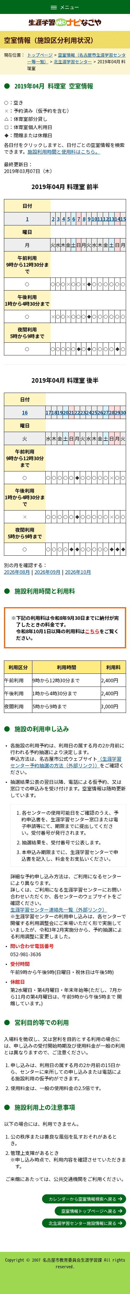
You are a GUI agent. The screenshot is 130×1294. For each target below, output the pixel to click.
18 (54, 412)
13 (111, 218)
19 (60, 412)
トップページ (40, 55)
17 (48, 412)
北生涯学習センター (73, 61)
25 (94, 412)
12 (106, 218)
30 (123, 412)
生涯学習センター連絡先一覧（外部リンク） (58, 909)
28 (111, 412)
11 (100, 218)
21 (71, 412)
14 (117, 218)
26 (100, 412)
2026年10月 (78, 571)
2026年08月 (17, 571)
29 (117, 412)
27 (106, 412)
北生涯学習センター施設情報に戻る (82, 1223)
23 (83, 412)
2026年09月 (47, 571)
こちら (92, 631)
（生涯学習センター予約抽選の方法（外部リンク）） (66, 762)
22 (77, 412)
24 (88, 412)
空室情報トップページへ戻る (88, 1211)
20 (65, 412)
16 (25, 412)
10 (94, 218)
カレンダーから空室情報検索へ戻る (82, 1199)
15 (123, 218)
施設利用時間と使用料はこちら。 (64, 151)
